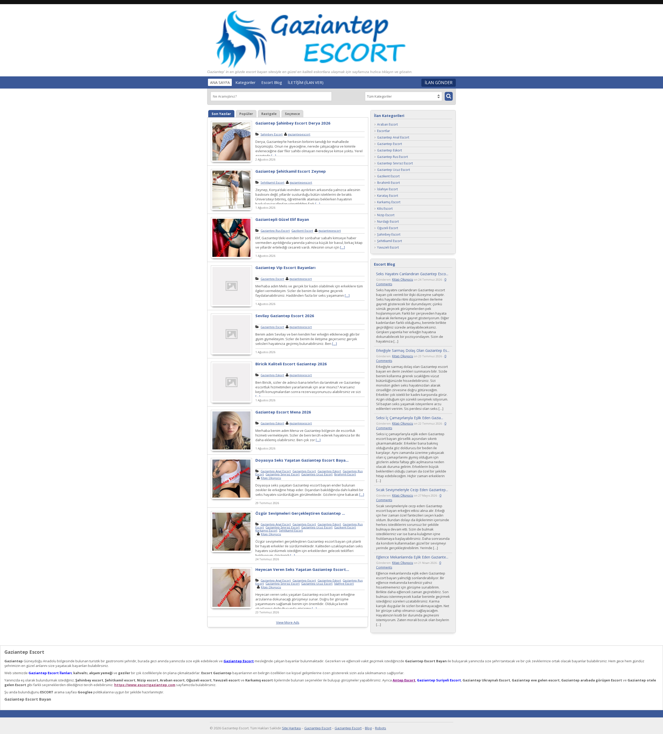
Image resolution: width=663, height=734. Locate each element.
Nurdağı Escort (388, 222)
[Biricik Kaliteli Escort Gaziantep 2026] (231, 402)
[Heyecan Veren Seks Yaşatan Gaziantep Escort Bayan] (231, 607)
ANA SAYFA (220, 82)
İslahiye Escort (344, 583)
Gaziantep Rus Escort (275, 230)
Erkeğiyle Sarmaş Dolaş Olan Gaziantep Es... (412, 350)
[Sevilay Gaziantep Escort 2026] (231, 354)
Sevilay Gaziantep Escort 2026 (284, 315)
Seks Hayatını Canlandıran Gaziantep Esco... (412, 273)
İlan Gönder (438, 82)
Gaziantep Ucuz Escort (317, 474)
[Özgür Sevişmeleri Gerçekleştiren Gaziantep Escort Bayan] (231, 551)
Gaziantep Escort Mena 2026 (283, 412)
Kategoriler (245, 82)
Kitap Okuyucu (271, 478)
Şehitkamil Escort (272, 182)
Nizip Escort (385, 215)
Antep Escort (404, 680)
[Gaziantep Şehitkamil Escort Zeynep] (231, 209)
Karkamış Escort (266, 530)
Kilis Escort (385, 209)
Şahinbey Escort (272, 134)
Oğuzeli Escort (387, 228)
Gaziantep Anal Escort (276, 471)
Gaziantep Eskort (272, 375)
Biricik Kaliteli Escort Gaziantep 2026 (291, 363)
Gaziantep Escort (272, 279)
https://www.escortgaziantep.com (144, 684)
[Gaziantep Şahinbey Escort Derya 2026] (231, 161)
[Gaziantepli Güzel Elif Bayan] (231, 257)
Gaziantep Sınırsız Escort (282, 474)
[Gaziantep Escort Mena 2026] (231, 450)
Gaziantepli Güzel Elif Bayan (282, 219)
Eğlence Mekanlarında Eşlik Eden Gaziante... (412, 557)
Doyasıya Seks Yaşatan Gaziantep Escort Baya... (302, 460)
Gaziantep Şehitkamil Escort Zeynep (290, 171)
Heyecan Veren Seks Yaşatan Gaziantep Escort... (302, 569)
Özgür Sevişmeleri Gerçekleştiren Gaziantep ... (300, 513)
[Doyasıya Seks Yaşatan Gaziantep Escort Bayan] (231, 498)
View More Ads (287, 622)
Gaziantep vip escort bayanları (285, 267)
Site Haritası (291, 728)
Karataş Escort (387, 196)
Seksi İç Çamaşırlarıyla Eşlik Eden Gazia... (409, 417)
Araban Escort (387, 124)
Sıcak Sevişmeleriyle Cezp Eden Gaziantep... (412, 489)
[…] (273, 155)
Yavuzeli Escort (388, 247)
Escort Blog (271, 82)
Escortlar (383, 131)
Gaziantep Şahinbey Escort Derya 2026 (292, 123)
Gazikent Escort (302, 230)
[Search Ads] (449, 96)
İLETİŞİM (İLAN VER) (305, 82)
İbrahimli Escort (345, 474)
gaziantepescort (299, 134)
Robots (380, 728)
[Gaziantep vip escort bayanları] (231, 305)
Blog (368, 728)
